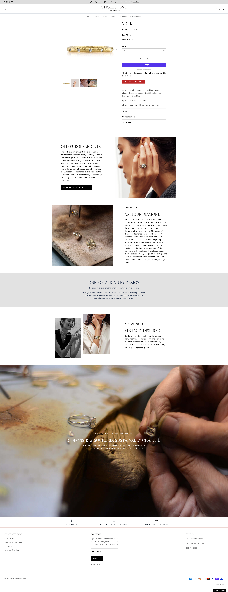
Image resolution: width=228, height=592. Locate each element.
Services (112, 16)
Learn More (136, 2)
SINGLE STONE (131, 29)
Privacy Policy (219, 585)
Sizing (124, 111)
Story (105, 16)
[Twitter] (4, 1)
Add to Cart (144, 58)
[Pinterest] (12, 1)
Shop (88, 16)
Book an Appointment (13, 542)
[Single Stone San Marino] (114, 9)
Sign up (96, 558)
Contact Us (9, 538)
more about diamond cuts (76, 187)
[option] (90, 49)
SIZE (124, 46)
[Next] (116, 49)
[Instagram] (9, 1)
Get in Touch (123, 16)
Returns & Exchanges (13, 550)
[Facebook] (6, 1)
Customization (128, 117)
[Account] (219, 8)
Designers (97, 16)
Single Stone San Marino (18, 579)
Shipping (8, 546)
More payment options (144, 69)
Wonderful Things (135, 16)
